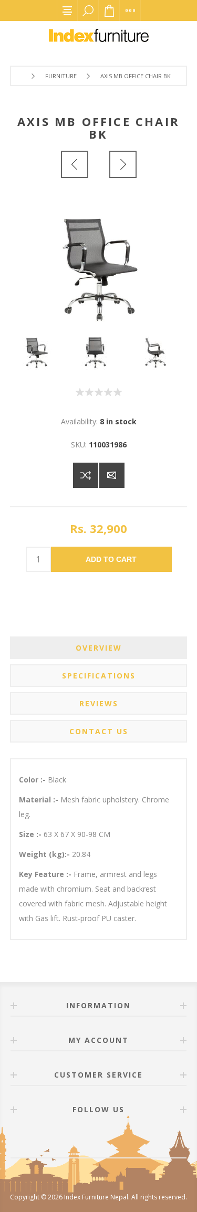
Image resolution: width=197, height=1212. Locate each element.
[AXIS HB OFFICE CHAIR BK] (74, 164)
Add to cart (111, 559)
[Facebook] (86, 1139)
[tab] (99, 647)
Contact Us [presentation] (98, 731)
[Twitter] (111, 1139)
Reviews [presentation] (98, 703)
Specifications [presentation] (99, 676)
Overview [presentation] (99, 648)
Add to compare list (85, 475)
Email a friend (112, 475)
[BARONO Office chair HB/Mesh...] (123, 164)
